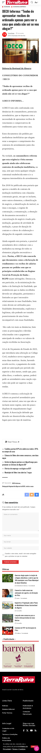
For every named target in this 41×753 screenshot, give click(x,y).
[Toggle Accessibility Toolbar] (36, 748)
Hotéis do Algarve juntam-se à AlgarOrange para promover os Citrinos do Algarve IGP (19, 463)
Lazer (18, 598)
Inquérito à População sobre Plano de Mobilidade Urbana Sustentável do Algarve (26, 605)
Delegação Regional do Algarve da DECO (13, 486)
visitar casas (29, 486)
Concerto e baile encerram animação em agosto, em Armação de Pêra (26, 592)
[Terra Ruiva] (17, 2)
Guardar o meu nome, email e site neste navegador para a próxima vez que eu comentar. (20, 555)
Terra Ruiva (11, 33)
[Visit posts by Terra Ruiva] (4, 34)
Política (18, 633)
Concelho (19, 611)
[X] (27, 731)
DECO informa (16, 483)
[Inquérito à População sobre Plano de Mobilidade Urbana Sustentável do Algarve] (7, 605)
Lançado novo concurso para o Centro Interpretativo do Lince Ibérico (25, 617)
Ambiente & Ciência (21, 585)
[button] (4, 2)
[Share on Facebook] (27, 495)
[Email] (32, 495)
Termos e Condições (18, 749)
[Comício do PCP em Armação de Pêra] (7, 631)
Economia (7, 6)
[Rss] (35, 731)
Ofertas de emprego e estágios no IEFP (18, 468)
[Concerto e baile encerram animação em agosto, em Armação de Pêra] (7, 593)
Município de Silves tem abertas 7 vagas (18, 472)
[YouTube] (31, 731)
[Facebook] (24, 731)
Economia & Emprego (19, 6)
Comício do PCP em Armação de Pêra (25, 629)
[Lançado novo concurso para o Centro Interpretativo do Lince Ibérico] (7, 618)
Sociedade (31, 585)
